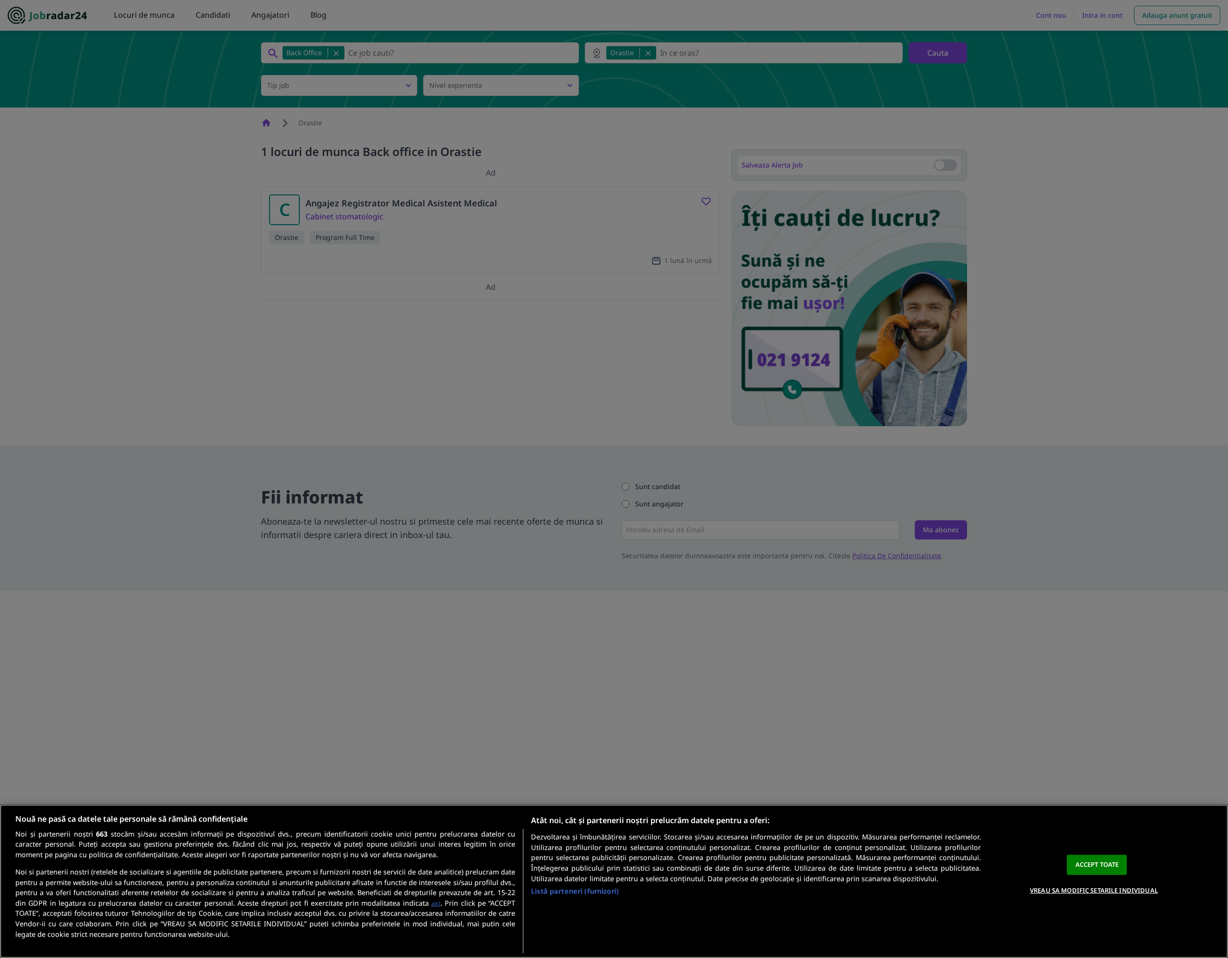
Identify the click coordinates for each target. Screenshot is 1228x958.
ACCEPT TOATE (1097, 864)
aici (435, 903)
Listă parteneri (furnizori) (575, 891)
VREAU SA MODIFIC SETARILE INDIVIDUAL (1094, 890)
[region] (614, 881)
